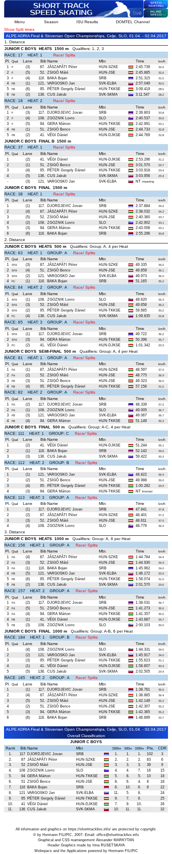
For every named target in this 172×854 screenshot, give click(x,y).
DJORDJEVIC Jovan (64, 113)
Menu (19, 22)
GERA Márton (58, 124)
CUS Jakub (56, 94)
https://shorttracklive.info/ (89, 829)
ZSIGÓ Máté (57, 72)
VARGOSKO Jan (61, 83)
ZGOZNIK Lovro (60, 118)
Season (51, 22)
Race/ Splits (64, 55)
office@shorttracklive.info (117, 835)
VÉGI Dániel (57, 135)
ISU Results (87, 22)
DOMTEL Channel (133, 22)
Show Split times (19, 29)
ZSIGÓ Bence (58, 129)
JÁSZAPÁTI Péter (62, 67)
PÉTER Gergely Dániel (66, 89)
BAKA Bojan (57, 78)
